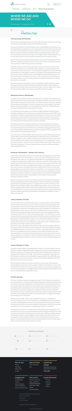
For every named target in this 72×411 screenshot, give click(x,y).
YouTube (48, 379)
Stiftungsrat (18, 366)
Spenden (31, 387)
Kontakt (17, 371)
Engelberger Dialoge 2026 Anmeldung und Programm (50, 367)
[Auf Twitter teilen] (50, 24)
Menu (58, 4)
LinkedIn (48, 386)
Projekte (17, 381)
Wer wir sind (19, 362)
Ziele (30, 366)
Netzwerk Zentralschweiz (21, 387)
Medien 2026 (18, 369)
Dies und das (33, 377)
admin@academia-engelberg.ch (27, 404)
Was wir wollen (34, 362)
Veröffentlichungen (34, 389)
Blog (34, 9)
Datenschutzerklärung (36, 409)
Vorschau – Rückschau (34, 379)
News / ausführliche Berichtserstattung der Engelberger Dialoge (34, 383)
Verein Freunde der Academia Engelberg (20, 384)
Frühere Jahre (16, 9)
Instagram (48, 384)
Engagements (19, 377)
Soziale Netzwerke (50, 377)
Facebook (48, 381)
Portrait (17, 364)
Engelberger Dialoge (48, 364)
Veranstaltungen (19, 379)
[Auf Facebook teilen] (48, 24)
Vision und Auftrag (33, 364)
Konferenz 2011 (26, 9)
